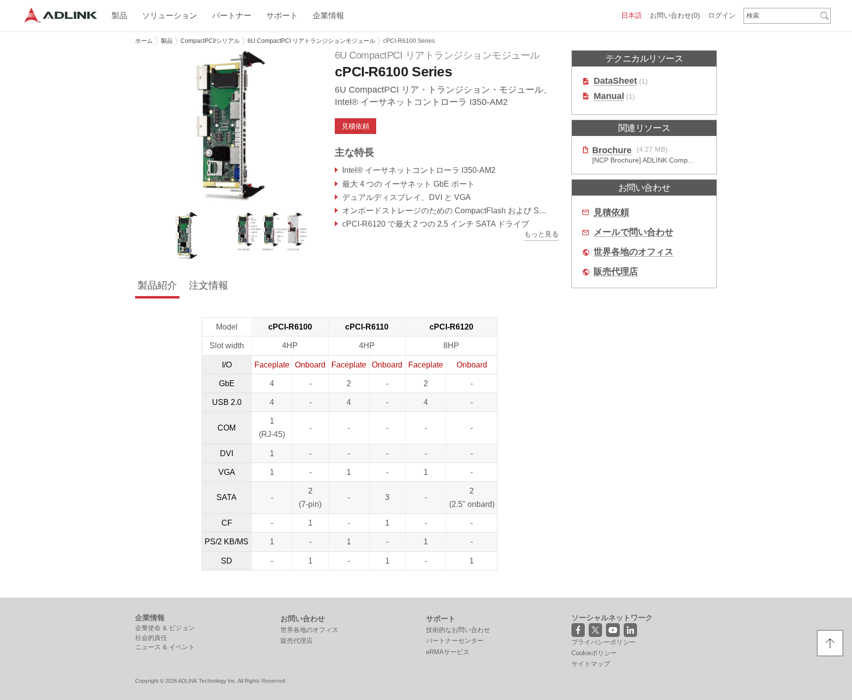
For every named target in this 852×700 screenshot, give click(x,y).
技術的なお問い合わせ (458, 629)
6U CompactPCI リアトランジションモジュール (311, 40)
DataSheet (615, 81)
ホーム (144, 40)
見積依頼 (611, 212)
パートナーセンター (455, 640)
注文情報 (208, 285)
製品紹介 (157, 285)
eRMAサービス (447, 652)
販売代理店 (616, 271)
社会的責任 (151, 637)
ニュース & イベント (165, 647)
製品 (167, 40)
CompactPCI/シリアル (210, 40)
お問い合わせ (675, 15)
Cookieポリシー (594, 653)
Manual (609, 96)
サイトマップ (590, 663)
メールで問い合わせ (634, 232)
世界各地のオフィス (634, 252)
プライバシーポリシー (603, 642)
